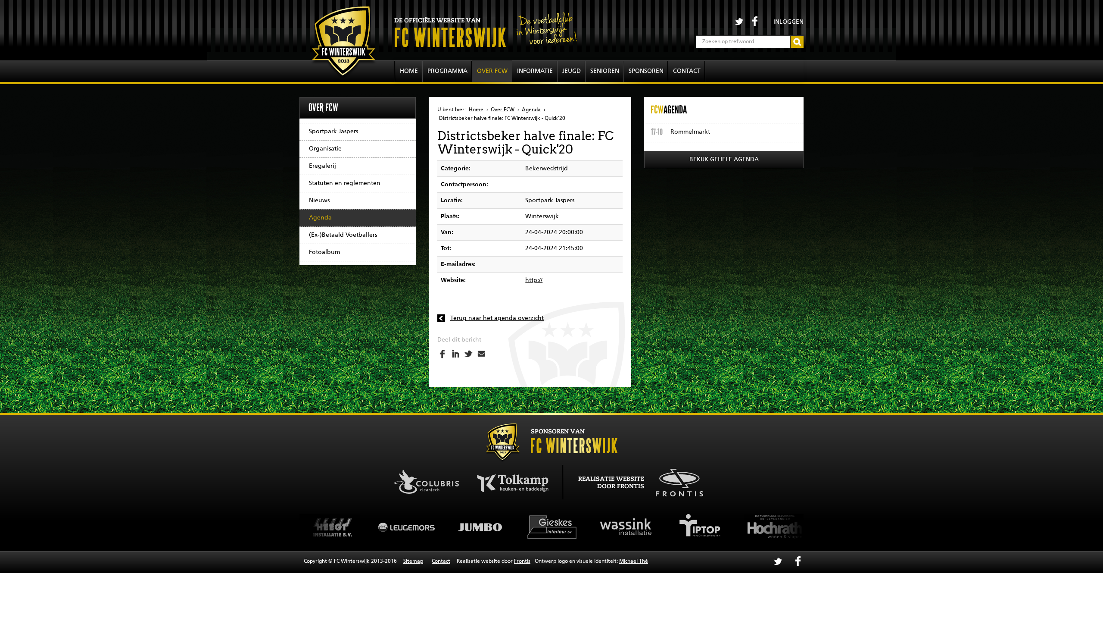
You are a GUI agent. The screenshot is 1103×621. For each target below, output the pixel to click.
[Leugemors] (405, 527)
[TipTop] (698, 527)
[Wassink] (624, 527)
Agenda (320, 218)
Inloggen (788, 22)
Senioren (604, 71)
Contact (687, 71)
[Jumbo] (478, 527)
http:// (533, 280)
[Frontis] (675, 481)
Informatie (535, 71)
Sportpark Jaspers (333, 132)
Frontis (522, 561)
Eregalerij (322, 166)
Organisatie (325, 149)
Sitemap (413, 561)
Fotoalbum (324, 252)
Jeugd (571, 71)
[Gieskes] (551, 527)
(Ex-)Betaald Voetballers (343, 235)
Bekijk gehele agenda (724, 160)
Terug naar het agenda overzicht (497, 318)
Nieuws (319, 201)
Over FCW (492, 71)
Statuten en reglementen (344, 183)
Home (409, 71)
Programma (447, 71)
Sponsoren (646, 71)
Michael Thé (633, 561)
